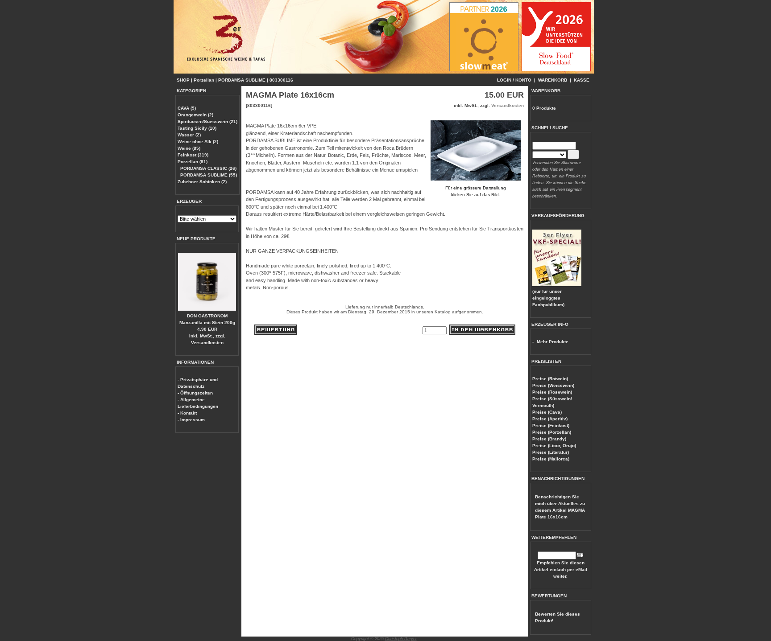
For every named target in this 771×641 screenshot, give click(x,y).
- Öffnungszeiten (195, 392)
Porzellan (204, 80)
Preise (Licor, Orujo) (554, 445)
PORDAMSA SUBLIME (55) (208, 175)
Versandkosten (207, 342)
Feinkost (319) (193, 154)
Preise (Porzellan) (551, 432)
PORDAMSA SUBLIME (241, 80)
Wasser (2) (189, 134)
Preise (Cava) (547, 412)
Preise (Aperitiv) (550, 418)
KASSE (581, 80)
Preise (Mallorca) (550, 458)
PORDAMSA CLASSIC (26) (208, 168)
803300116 (281, 80)
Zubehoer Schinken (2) (202, 181)
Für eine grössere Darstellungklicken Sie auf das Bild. (475, 191)
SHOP (183, 80)
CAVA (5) (187, 108)
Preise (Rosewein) (552, 392)
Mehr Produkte (552, 341)
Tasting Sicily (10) (197, 128)
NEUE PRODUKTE (196, 238)
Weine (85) (189, 148)
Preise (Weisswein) (553, 385)
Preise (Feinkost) (550, 425)
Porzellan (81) (192, 161)
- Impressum (191, 419)
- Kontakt (187, 413)
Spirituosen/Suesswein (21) (207, 121)
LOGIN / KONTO (514, 80)
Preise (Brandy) (549, 438)
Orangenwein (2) (195, 114)
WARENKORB (552, 80)
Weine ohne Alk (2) (198, 141)
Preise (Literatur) (550, 452)
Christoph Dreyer (401, 639)
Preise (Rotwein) (550, 378)
